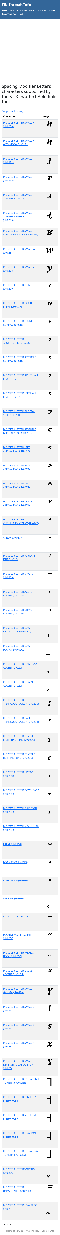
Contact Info (48, 1230)
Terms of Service (14, 1230)
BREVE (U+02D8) (12, 844)
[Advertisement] (30, 51)
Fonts (44, 10)
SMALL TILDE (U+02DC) (16, 916)
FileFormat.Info (11, 10)
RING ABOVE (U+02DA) (16, 880)
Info (24, 10)
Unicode (34, 10)
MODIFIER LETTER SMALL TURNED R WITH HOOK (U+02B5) (17, 216)
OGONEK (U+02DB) (14, 898)
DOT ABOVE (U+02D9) (15, 862)
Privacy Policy (32, 1230)
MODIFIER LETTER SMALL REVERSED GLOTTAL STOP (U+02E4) (18, 1064)
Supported (8, 111)
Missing (18, 111)
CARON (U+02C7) (13, 537)
